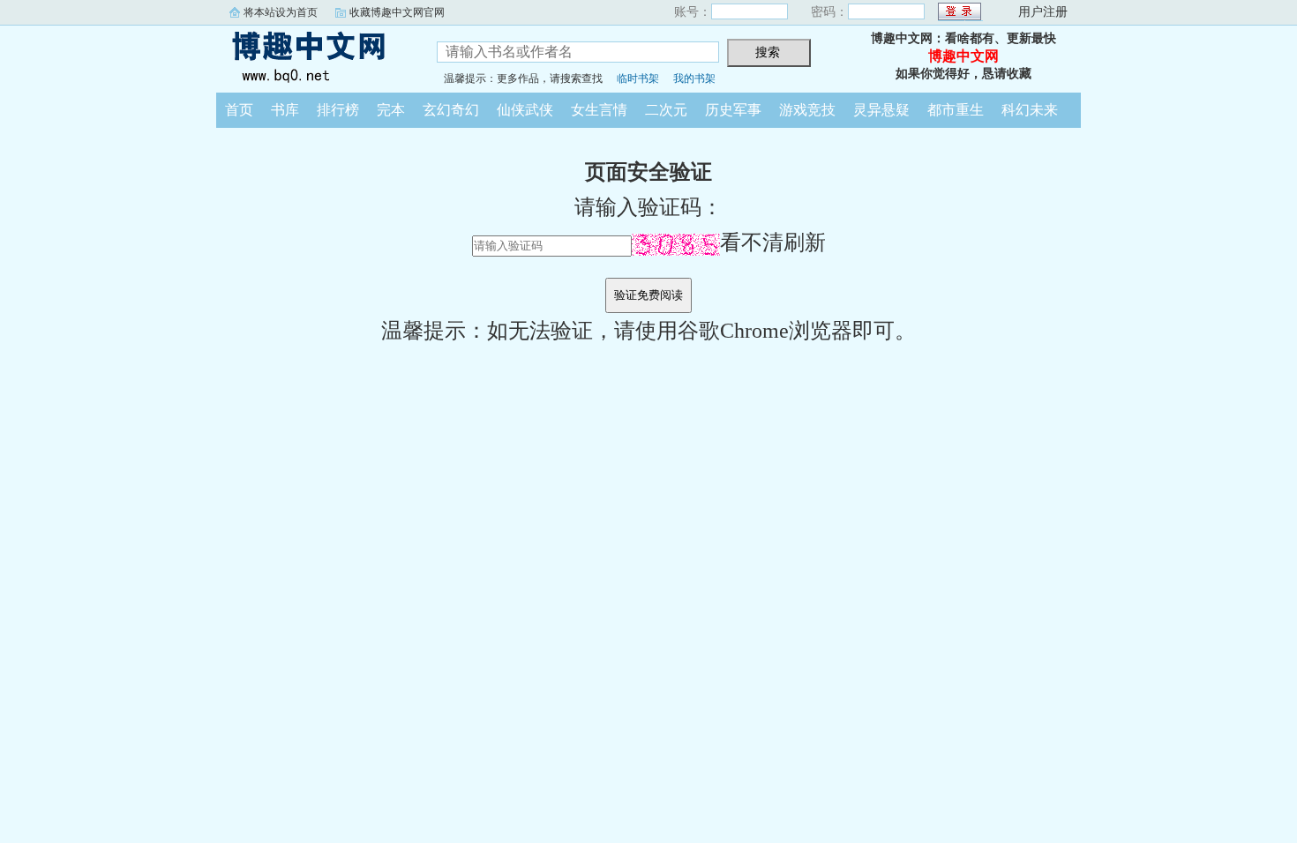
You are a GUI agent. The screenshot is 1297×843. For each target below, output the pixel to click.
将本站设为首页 (281, 12)
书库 (285, 109)
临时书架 (638, 78)
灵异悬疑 (881, 109)
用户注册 (1043, 12)
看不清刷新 (773, 242)
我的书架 (694, 78)
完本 (391, 109)
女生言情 (599, 109)
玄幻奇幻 (451, 109)
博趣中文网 (313, 56)
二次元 (666, 109)
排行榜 (338, 109)
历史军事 (733, 109)
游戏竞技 (807, 109)
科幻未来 (1029, 109)
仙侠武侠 (525, 109)
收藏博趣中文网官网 (397, 12)
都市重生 (955, 109)
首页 (239, 109)
